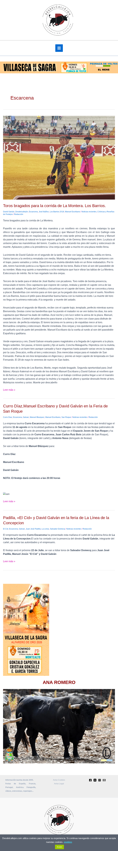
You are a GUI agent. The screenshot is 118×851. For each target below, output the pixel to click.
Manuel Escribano (72, 212)
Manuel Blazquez (37, 417)
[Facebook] (90, 780)
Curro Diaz (7, 417)
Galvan (26, 417)
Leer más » (9, 389)
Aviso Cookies (59, 780)
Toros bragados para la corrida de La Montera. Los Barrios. (54, 205)
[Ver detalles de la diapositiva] (59, 726)
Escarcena (33, 212)
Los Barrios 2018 (57, 212)
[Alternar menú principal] (59, 48)
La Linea (45, 529)
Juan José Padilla (33, 529)
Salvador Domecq (57, 529)
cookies (68, 842)
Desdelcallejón (21, 212)
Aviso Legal (59, 784)
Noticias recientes (89, 212)
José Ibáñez (44, 212)
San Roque (66, 417)
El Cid (5, 529)
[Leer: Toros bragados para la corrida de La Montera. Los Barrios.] (59, 157)
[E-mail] (104, 780)
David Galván (8, 212)
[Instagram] (99, 780)
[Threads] (95, 780)
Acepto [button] (59, 847)
